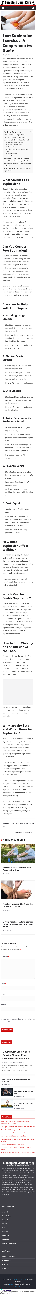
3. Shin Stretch (10, 147)
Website (3, 1005)
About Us (5, 1264)
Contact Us (5, 1268)
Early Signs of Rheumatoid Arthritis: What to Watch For (16, 1080)
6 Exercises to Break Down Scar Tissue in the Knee (18, 824)
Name (3, 984)
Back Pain (5, 1228)
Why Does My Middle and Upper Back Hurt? (14, 1136)
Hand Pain (5, 1236)
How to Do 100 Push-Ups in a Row (23, 1092)
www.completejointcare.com (25, 1168)
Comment (5, 957)
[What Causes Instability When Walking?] (7, 1105)
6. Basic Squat (10, 156)
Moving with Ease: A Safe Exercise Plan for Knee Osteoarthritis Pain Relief (18, 924)
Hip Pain (5, 1224)
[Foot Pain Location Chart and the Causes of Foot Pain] (18, 882)
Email (3, 994)
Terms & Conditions (8, 1256)
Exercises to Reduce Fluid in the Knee (12, 1144)
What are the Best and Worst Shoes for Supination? (17, 169)
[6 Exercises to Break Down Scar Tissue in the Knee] (18, 846)
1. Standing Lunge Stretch (14, 142)
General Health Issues (9, 1243)
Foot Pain (5, 1232)
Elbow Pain (5, 1240)
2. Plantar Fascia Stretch (14, 144)
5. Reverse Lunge (11, 153)
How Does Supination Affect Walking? (17, 158)
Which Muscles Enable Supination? (16, 161)
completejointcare (17, 55)
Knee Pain (5, 1212)
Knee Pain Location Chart (24, 832)
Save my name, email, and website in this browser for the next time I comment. (18, 1020)
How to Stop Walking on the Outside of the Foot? (17, 164)
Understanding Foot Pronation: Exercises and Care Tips (18, 1152)
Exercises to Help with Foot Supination (17, 140)
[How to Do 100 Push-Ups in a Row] (7, 1093)
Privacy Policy (6, 1260)
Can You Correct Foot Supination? (15, 137)
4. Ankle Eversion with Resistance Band (17, 150)
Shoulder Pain (6, 1216)
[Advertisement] (18, 692)
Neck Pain (5, 1220)
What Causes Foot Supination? (14, 135)
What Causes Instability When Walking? (23, 1104)
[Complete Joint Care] (3, 8)
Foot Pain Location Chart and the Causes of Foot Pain (18, 905)
